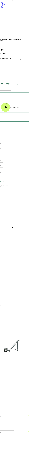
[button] (1, 40)
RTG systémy (1, 409)
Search (12, 0)
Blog (0, 400)
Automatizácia (1, 406)
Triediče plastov (1, 408)
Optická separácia (1, 405)
